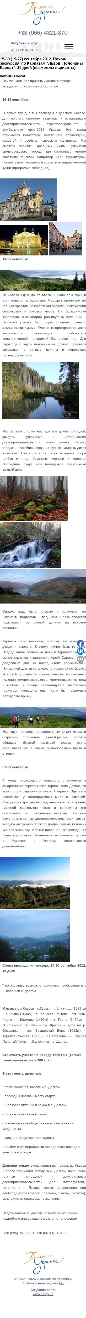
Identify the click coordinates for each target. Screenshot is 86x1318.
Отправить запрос (26, 50)
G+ (61, 1283)
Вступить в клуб (24, 43)
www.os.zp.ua (43, 1294)
